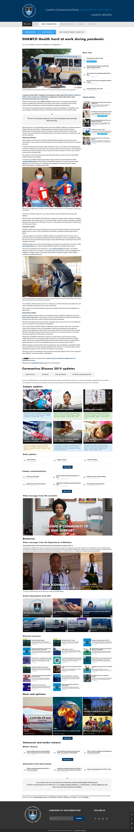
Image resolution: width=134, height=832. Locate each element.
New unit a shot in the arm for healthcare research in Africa (99, 81)
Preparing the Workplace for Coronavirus (39, 667)
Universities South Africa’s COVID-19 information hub (102, 667)
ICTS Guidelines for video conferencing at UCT (66, 612)
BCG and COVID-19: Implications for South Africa (41, 658)
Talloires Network (58, 248)
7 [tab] (70, 588)
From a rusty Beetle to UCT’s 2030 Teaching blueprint (100, 139)
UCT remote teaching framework (34, 613)
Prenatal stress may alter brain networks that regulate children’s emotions (98, 66)
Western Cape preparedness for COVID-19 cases (99, 769)
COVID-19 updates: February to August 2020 (71, 32)
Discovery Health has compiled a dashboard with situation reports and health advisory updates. (71, 678)
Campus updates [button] (30, 32)
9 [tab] (77, 588)
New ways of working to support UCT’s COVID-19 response (66, 440)
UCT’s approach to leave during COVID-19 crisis (96, 440)
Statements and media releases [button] (81, 374)
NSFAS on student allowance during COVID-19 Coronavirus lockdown (38, 769)
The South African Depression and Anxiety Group (72, 658)
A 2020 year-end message (32, 476)
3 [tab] (67, 533)
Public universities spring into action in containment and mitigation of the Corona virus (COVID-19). (102, 670)
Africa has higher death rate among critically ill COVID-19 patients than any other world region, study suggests (38, 752)
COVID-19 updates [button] (47, 32)
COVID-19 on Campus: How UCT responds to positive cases (36, 440)
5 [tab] (74, 533)
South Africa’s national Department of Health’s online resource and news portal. (71, 670)
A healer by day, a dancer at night (95, 58)
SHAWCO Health (45, 101)
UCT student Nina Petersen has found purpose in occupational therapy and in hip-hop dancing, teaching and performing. (101, 132)
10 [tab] (80, 588)
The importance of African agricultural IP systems (101, 111)
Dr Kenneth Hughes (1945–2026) (95, 88)
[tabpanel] (68, 517)
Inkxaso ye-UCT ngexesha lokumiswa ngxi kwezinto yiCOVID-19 (32, 626)
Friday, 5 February (31, 459)
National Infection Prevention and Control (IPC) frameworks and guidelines (102, 649)
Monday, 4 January (61, 459)
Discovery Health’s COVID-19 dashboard (70, 676)
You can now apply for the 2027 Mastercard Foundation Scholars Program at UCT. (100, 105)
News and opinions (60, 374)
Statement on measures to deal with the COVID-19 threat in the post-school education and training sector (69, 769)
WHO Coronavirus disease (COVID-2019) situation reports (70, 685)
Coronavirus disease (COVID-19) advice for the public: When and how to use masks (41, 649)
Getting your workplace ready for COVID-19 (101, 640)
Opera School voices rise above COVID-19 (97, 711)
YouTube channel (59, 591)
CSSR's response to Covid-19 (68, 649)
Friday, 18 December (92, 459)
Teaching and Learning (93, 409)
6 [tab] (67, 588)
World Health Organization (30, 317)
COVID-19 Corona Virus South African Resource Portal (72, 667)
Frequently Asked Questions (34, 409)
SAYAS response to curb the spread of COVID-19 (102, 658)
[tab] (67, 466)
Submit (79, 818)
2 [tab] (64, 533)
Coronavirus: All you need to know (38, 685)
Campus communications (49, 24)
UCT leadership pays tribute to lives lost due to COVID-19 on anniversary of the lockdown (68, 752)
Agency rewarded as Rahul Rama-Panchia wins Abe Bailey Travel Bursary (101, 121)
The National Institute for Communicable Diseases (100, 676)
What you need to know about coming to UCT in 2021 (67, 476)
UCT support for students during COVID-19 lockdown (97, 612)
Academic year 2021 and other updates (96, 476)
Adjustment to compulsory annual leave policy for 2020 (68, 483)
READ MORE (67, 467)
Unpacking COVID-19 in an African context (67, 731)
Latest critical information (64, 409)
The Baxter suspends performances (95, 731)
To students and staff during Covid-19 (62, 528)
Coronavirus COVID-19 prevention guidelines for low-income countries (41, 676)
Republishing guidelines (80, 830)
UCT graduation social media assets (95, 483)
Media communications (68, 24)
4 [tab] (70, 533)
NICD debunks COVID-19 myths (68, 640)
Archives (81, 24)
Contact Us (91, 24)
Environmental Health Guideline (37, 640)
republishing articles (38, 363)
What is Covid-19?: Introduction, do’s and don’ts (64, 581)
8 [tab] (74, 588)
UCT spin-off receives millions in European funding (37, 730)
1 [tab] (61, 533)
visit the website (96, 551)
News (35, 24)
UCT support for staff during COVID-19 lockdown (55, 626)
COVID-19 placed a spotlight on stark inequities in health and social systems (99, 752)
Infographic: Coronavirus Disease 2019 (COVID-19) (99, 626)
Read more (67, 491)
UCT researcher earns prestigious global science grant (99, 74)
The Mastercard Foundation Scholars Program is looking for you (101, 103)
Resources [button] (45, 374)
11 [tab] (83, 588)
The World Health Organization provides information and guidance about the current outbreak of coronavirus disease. (71, 688)
